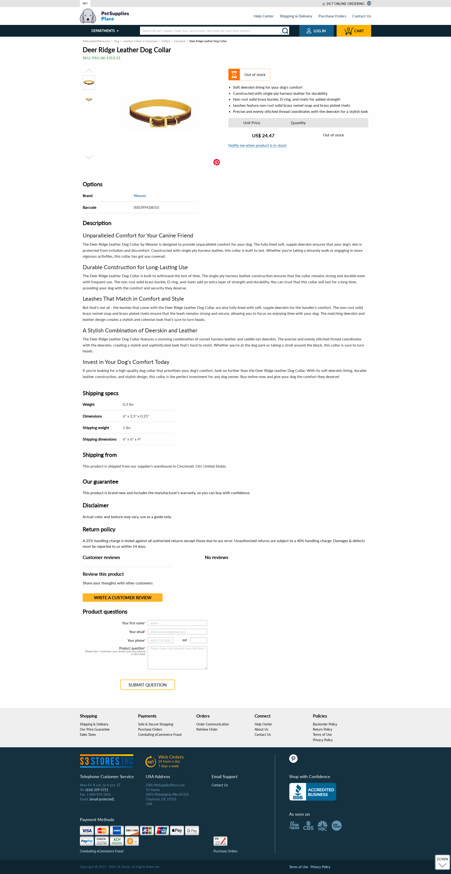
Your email (136, 632)
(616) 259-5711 (97, 790)
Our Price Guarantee (94, 729)
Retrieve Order (207, 729)
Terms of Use (322, 734)
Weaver (140, 195)
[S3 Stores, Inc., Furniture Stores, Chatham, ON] (312, 792)
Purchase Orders (332, 16)
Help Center (264, 16)
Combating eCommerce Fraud (160, 734)
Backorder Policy (325, 724)
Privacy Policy (323, 740)
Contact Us (361, 16)
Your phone (136, 640)
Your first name (133, 623)
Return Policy (322, 729)
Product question (131, 648)
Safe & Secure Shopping (155, 724)
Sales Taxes (88, 734)
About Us (261, 729)
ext (185, 640)
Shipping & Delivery (296, 16)
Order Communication (212, 724)
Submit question (147, 684)
